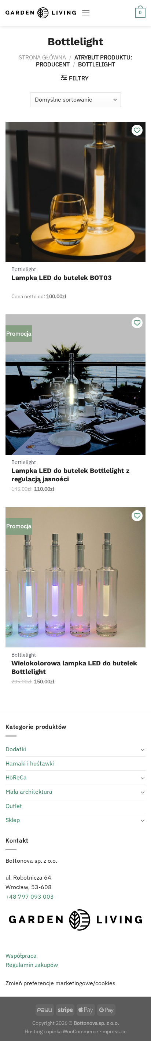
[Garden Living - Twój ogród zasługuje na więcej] (40, 12)
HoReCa (16, 777)
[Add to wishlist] (137, 130)
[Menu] (85, 13)
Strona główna (42, 57)
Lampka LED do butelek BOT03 (61, 277)
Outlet (13, 806)
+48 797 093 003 (29, 896)
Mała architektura (28, 791)
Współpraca (21, 955)
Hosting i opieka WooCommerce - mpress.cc (75, 1031)
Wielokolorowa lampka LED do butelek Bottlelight (74, 667)
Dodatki (15, 749)
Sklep (12, 819)
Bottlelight (23, 269)
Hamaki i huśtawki (29, 763)
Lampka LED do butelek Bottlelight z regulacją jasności (70, 475)
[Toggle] (143, 749)
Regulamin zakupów (31, 964)
